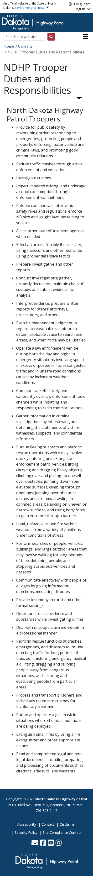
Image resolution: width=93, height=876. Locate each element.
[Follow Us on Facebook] (43, 843)
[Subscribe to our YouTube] (51, 843)
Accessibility (26, 824)
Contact (47, 824)
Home (9, 46)
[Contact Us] (34, 843)
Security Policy (26, 832)
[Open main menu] (85, 36)
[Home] (33, 22)
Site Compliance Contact (62, 832)
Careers (25, 46)
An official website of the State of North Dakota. (29, 5)
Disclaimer (68, 824)
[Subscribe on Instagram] (59, 843)
